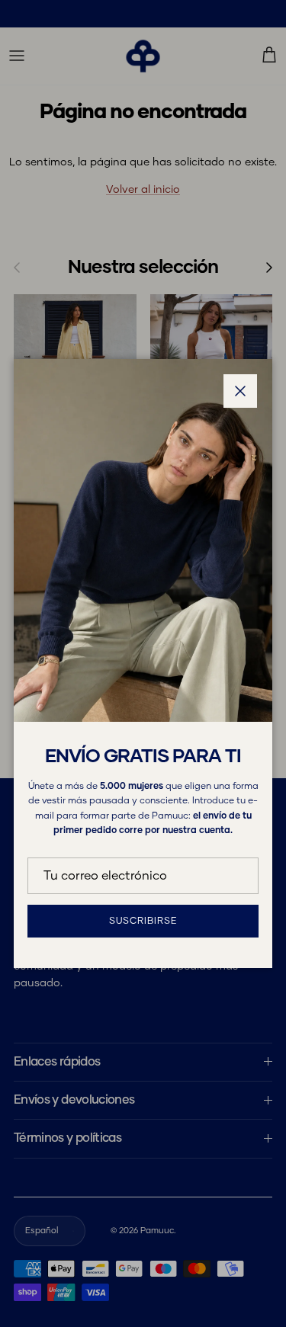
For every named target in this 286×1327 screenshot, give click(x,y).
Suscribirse (143, 921)
